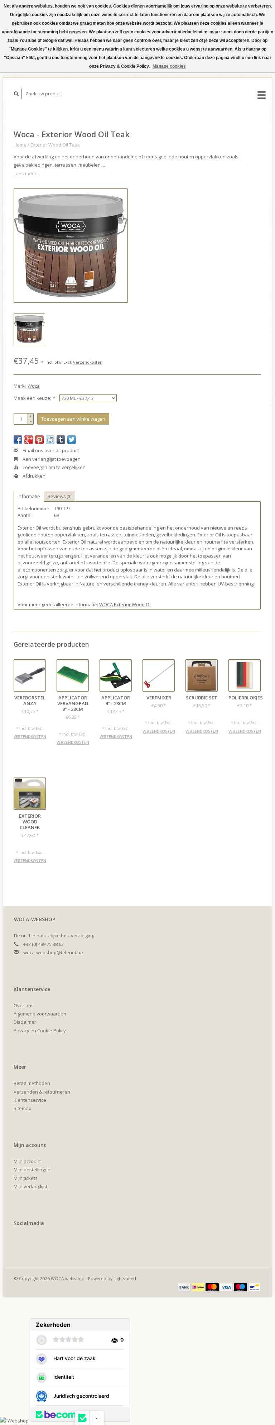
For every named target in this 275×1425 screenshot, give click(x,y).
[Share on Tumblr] (61, 439)
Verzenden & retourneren (42, 1092)
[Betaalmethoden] (185, 1286)
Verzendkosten (87, 362)
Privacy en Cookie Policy (40, 1030)
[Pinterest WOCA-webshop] (20, 1242)
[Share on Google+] (28, 439)
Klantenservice (30, 1100)
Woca (34, 386)
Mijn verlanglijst (30, 1186)
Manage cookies (169, 66)
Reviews (59, 496)
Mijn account (27, 1161)
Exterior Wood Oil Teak (55, 145)
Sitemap (23, 1108)
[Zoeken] (16, 94)
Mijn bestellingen (32, 1169)
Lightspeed (125, 1278)
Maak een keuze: (34, 398)
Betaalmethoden (32, 1083)
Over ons (24, 1005)
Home (20, 145)
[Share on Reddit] (50, 439)
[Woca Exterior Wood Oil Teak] (70, 245)
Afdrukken (33, 476)
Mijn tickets (26, 1178)
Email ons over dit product (50, 450)
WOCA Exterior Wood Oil (125, 604)
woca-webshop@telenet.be (53, 952)
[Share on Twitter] (71, 439)
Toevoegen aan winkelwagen (73, 419)
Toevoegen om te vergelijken (53, 467)
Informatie (29, 496)
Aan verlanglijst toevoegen (51, 459)
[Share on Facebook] (18, 439)
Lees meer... (27, 173)
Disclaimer (25, 1022)
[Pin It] (39, 439)
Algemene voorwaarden (40, 1013)
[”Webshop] (14, 1420)
